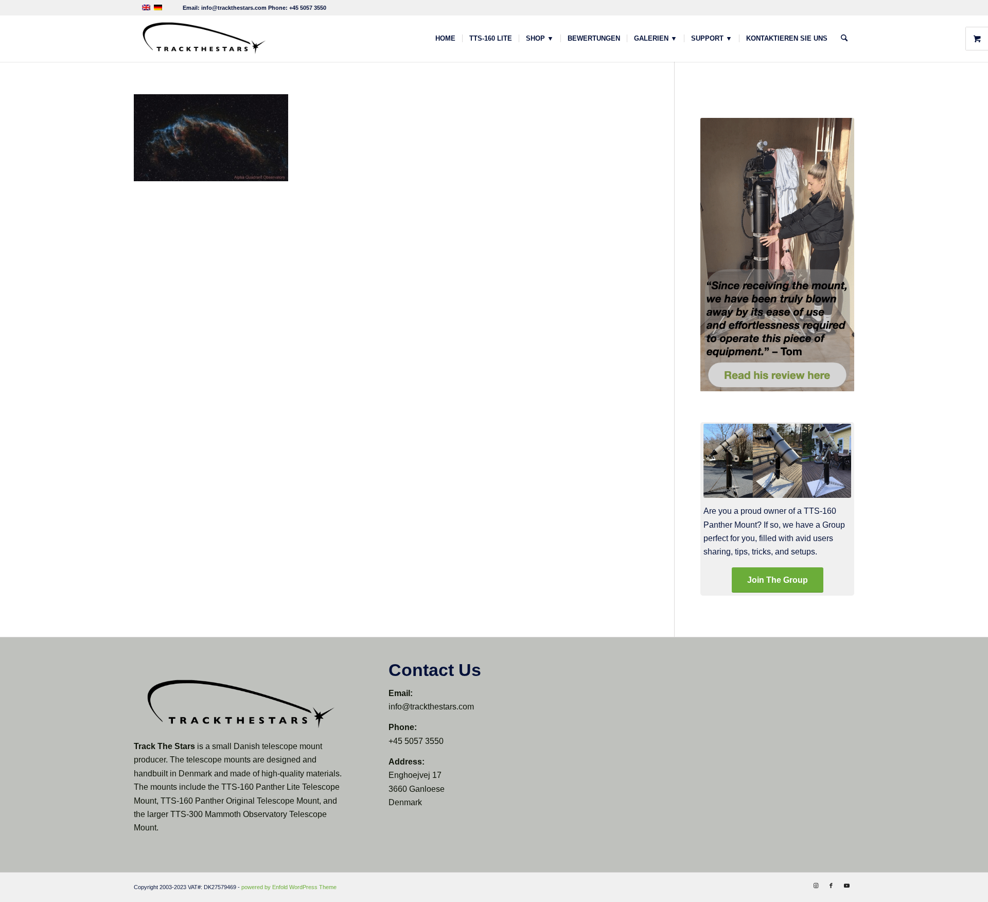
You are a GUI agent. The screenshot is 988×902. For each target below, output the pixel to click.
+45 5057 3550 (307, 8)
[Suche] (844, 38)
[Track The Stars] (203, 38)
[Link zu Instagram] (815, 885)
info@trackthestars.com (234, 8)
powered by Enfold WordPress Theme (289, 887)
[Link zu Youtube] (846, 885)
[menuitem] (445, 38)
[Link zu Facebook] (831, 885)
